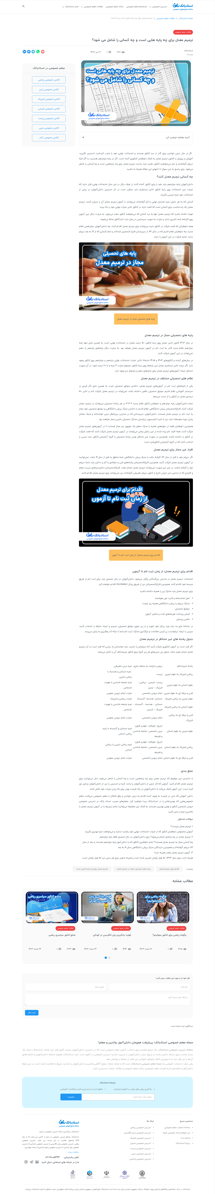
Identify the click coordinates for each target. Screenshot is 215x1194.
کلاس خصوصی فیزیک (49, 99)
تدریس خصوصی (159, 6)
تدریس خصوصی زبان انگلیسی (137, 1132)
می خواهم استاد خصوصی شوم (176, 1132)
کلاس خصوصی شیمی (49, 108)
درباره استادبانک (183, 1143)
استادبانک (188, 50)
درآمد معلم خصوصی (114, 6)
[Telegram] (31, 1162)
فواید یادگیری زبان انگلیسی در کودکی (112, 935)
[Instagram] (26, 1162)
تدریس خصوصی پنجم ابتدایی (50, 1147)
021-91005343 (52, 1157)
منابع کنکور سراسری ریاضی (62, 935)
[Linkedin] (37, 1162)
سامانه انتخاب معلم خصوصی (177, 1127)
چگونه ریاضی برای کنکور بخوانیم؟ (169, 935)
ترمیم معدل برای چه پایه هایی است (92, 869)
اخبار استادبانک (72, 6)
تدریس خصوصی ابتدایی (140, 1159)
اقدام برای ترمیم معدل (169, 869)
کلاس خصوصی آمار (48, 137)
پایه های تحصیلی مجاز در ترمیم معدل (134, 869)
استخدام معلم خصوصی (136, 6)
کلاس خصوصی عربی (49, 128)
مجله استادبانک (186, 18)
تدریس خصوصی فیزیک (140, 1138)
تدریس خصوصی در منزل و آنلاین (52, 1137)
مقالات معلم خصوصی (93, 6)
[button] (109, 958)
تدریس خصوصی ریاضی (140, 1127)
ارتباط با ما (185, 1138)
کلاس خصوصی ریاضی (49, 80)
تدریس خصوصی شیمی (140, 1143)
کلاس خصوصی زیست (48, 118)
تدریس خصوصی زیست (140, 1148)
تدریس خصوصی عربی (141, 1153)
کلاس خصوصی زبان (49, 89)
